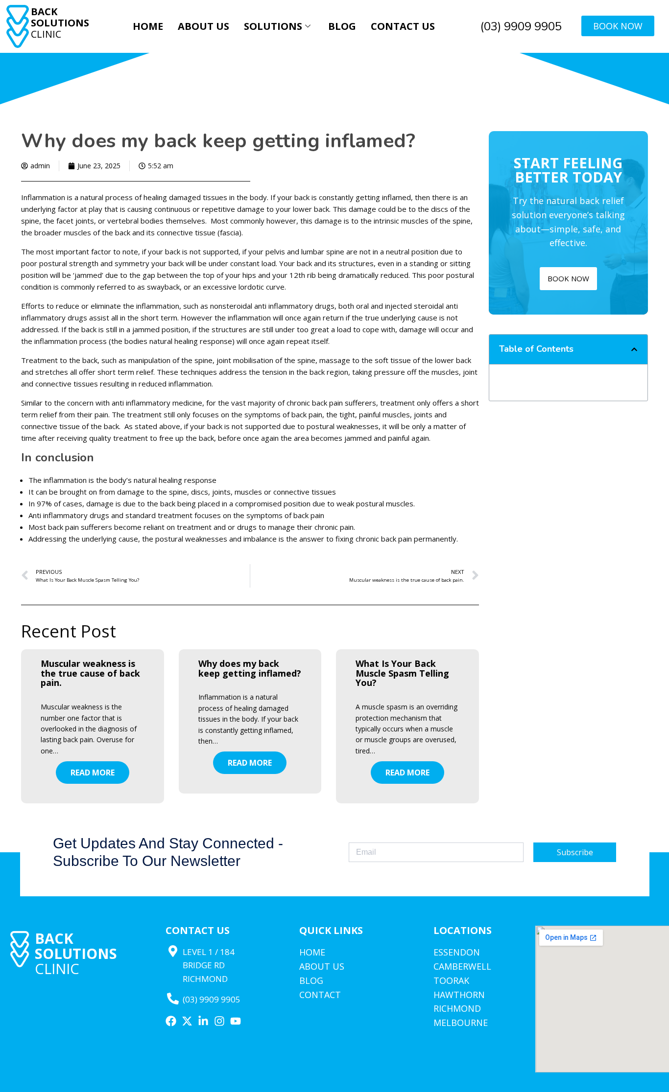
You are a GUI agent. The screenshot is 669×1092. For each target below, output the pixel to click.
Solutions (273, 26)
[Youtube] (235, 1021)
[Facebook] (171, 1021)
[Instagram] (219, 1021)
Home (148, 26)
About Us (203, 26)
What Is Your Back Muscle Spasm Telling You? (402, 673)
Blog (342, 26)
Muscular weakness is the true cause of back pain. (90, 673)
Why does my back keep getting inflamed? (249, 668)
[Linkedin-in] (203, 1021)
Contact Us (403, 26)
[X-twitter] (187, 1021)
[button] (634, 349)
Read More (93, 772)
